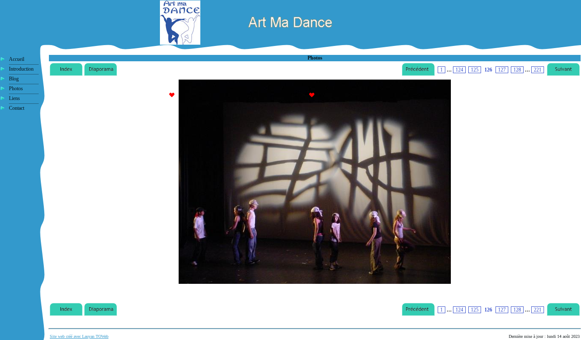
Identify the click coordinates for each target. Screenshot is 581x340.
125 (474, 70)
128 (517, 70)
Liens (14, 98)
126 (488, 70)
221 (537, 70)
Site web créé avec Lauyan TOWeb (79, 336)
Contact (16, 108)
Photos (16, 88)
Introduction (21, 69)
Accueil (16, 59)
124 (459, 70)
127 (502, 70)
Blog (14, 79)
